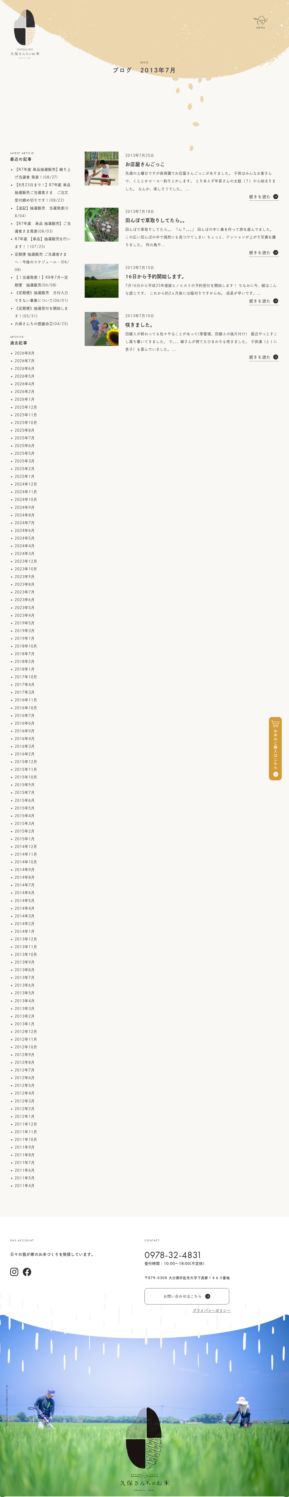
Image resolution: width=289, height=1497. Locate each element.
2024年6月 (25, 530)
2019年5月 (25, 623)
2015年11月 (26, 769)
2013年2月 (25, 1016)
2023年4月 (25, 615)
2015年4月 (25, 816)
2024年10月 (26, 499)
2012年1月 (25, 1116)
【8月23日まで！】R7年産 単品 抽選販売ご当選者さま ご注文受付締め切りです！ (43, 192)
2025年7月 (25, 438)
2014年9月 (25, 869)
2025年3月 (25, 461)
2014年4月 (25, 908)
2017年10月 (26, 677)
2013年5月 (25, 993)
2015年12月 (26, 762)
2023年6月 (25, 600)
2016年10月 (26, 708)
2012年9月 (25, 1055)
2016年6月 (25, 723)
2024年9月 (25, 507)
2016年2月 (25, 754)
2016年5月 (25, 731)
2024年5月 (25, 538)
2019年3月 (25, 631)
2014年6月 (25, 893)
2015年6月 (25, 800)
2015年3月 (25, 823)
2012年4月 (25, 1093)
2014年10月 (26, 862)
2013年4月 (25, 1001)
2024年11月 (26, 492)
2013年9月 (25, 962)
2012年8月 (25, 1062)
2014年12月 (26, 846)
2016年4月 (25, 738)
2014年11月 (26, 854)
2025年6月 (25, 445)
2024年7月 (25, 523)
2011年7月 (25, 1162)
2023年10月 (26, 569)
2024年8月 (25, 515)
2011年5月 (25, 1178)
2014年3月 (25, 916)
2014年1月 (25, 931)
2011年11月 (26, 1132)
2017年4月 (25, 684)
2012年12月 (26, 1031)
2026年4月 (25, 384)
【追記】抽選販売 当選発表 (39, 208)
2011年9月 (25, 1147)
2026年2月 (25, 391)
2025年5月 (25, 453)
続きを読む (260, 197)
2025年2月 (25, 469)
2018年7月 (25, 654)
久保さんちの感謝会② (34, 324)
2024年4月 (25, 546)
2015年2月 (25, 831)
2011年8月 (25, 1155)
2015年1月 (25, 839)
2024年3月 (25, 553)
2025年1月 (25, 476)
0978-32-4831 (173, 1255)
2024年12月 (26, 484)
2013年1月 (25, 1024)
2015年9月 (25, 785)
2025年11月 (26, 415)
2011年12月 (26, 1124)
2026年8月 (25, 353)
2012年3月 (25, 1101)
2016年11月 (26, 700)
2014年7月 (25, 885)
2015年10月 (26, 777)
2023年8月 (25, 584)
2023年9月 (25, 576)
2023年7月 (25, 592)
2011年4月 (25, 1186)
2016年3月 (25, 746)
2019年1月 (25, 638)
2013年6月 (25, 985)
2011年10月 (26, 1139)
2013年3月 (25, 1008)
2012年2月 (25, 1109)
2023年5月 (25, 607)
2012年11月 (26, 1039)
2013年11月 (26, 947)
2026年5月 (25, 376)
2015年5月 (25, 808)
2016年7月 (25, 715)
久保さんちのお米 (25, 34)
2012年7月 (25, 1070)
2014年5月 (25, 900)
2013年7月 (25, 977)
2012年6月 (25, 1078)
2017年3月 (25, 692)
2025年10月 (26, 422)
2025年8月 (25, 430)
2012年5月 (25, 1085)
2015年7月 (25, 792)
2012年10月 (26, 1047)
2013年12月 (26, 939)
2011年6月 (25, 1170)
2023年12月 (26, 561)
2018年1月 (25, 669)
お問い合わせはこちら (182, 1296)
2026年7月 (25, 361)
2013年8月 (25, 970)
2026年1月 (25, 399)
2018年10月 (26, 646)
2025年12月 (26, 407)
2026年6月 (25, 368)
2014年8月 (25, 877)
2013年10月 (26, 954)
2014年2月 (25, 924)
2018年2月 (25, 661)
